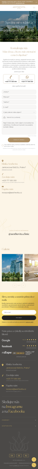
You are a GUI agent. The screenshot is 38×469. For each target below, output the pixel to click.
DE (19, 456)
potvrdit (19, 317)
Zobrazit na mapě (7, 169)
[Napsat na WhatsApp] (34, 465)
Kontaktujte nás (20, 3)
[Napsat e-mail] (34, 459)
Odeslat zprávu (19, 139)
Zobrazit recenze (31, 341)
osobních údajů (29, 322)
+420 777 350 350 (9, 180)
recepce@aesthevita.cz (12, 192)
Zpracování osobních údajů (10, 463)
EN (12, 456)
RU (26, 456)
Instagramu (14, 407)
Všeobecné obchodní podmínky (26, 463)
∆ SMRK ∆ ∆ (16, 465)
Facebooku (16, 411)
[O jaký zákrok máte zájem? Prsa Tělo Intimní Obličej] (19, 112)
